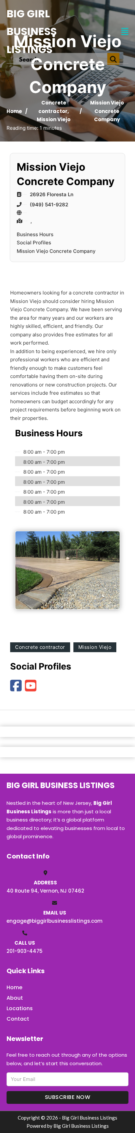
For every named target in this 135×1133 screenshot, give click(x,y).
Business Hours (35, 234)
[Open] (124, 32)
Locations (20, 1008)
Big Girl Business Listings (32, 31)
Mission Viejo (53, 119)
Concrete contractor (40, 647)
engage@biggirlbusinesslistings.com (55, 920)
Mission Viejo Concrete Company (56, 251)
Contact (18, 1019)
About (15, 998)
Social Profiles (34, 242)
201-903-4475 (25, 951)
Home (14, 111)
